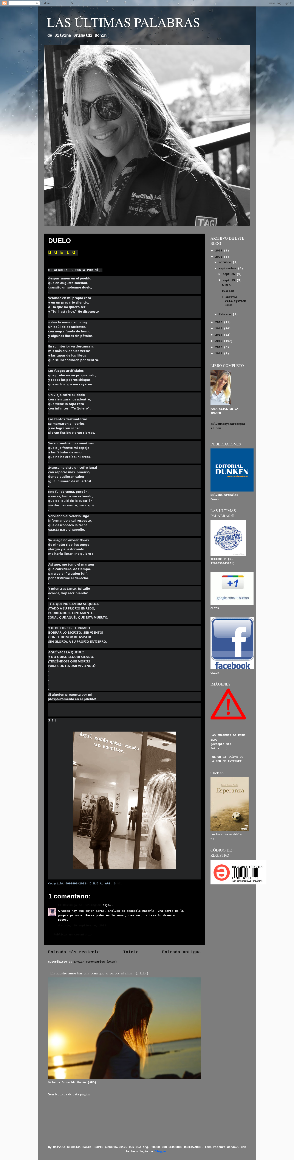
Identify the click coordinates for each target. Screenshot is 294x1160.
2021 (219, 257)
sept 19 (230, 280)
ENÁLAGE (228, 291)
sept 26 (230, 274)
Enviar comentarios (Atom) (95, 961)
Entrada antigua (181, 952)
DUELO (226, 285)
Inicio (131, 952)
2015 (219, 328)
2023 (219, 250)
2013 (219, 341)
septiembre (228, 268)
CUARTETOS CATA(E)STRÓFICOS (234, 301)
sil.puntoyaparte (224, 424)
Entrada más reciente (74, 952)
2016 (219, 322)
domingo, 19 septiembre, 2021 (82, 925)
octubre (226, 262)
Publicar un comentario (72, 934)
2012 (219, 347)
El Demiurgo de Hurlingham (79, 905)
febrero (226, 314)
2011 (219, 353)
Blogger (161, 1151)
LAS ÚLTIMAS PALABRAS (123, 22)
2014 (219, 335)
